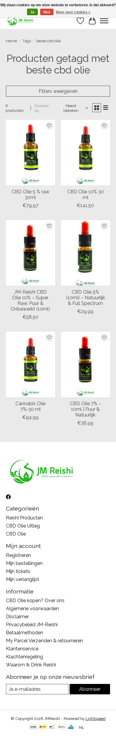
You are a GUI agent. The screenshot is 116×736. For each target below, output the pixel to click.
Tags (26, 40)
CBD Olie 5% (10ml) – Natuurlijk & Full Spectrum (85, 297)
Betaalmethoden (24, 632)
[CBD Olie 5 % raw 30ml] (30, 152)
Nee (46, 12)
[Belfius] (61, 727)
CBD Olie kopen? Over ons (35, 600)
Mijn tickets (18, 571)
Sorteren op (42, 108)
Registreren (18, 555)
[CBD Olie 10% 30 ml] (85, 152)
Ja (32, 12)
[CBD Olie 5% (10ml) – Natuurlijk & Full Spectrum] (85, 252)
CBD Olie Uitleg (23, 526)
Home (11, 40)
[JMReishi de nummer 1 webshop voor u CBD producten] (20, 21)
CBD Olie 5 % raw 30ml (30, 194)
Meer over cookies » (73, 12)
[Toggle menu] (104, 21)
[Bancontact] (52, 727)
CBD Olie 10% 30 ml (85, 194)
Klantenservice (22, 649)
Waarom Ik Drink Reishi (31, 665)
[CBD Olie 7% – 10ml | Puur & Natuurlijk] (85, 364)
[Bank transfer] (33, 727)
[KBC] (71, 727)
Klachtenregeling (24, 657)
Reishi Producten (24, 518)
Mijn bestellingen (24, 563)
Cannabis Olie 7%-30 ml (30, 406)
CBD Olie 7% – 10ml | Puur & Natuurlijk (85, 409)
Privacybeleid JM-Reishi (32, 624)
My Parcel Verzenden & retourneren (44, 640)
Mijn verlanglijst (22, 579)
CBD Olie (16, 534)
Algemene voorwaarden (32, 608)
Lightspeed (96, 718)
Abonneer (90, 689)
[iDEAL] (42, 727)
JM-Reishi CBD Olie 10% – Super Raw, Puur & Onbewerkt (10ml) (30, 300)
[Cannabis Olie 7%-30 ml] (30, 364)
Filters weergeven (58, 91)
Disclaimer (17, 616)
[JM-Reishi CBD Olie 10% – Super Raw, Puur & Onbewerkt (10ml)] (30, 252)
